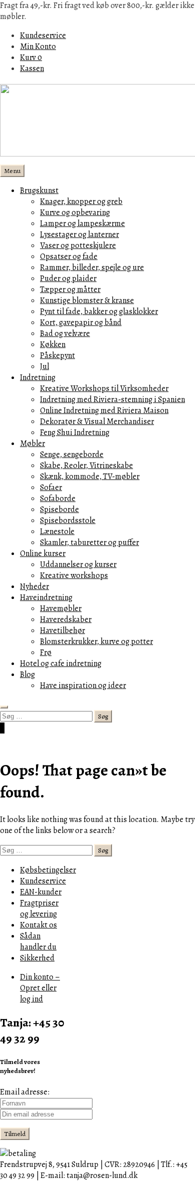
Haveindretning (46, 597)
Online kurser (43, 553)
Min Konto (38, 46)
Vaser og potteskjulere (78, 245)
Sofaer (51, 487)
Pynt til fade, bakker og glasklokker (99, 311)
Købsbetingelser (48, 870)
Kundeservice (43, 35)
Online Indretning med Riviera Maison (104, 410)
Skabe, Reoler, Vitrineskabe (86, 465)
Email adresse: (25, 1092)
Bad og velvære (65, 333)
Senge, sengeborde (72, 454)
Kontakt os (38, 925)
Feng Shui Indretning (75, 432)
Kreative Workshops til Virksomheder (104, 388)
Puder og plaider (68, 278)
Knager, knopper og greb (81, 201)
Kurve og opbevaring (75, 212)
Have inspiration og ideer (83, 685)
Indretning (38, 377)
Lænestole (57, 531)
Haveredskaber (66, 619)
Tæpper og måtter (70, 289)
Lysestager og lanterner (79, 234)
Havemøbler (61, 608)
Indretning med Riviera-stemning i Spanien (112, 399)
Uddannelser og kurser (78, 564)
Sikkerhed (37, 958)
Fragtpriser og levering (39, 909)
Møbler (32, 443)
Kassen (32, 68)
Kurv (31, 57)
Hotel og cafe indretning (61, 663)
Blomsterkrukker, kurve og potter (96, 641)
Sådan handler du (38, 941)
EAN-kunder (41, 892)
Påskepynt (57, 355)
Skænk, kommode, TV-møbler (90, 476)
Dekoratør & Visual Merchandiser (97, 421)
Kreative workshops (74, 575)
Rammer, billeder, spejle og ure (92, 267)
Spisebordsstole (68, 520)
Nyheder (34, 586)
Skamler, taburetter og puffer (89, 542)
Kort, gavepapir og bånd (81, 322)
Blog (27, 674)
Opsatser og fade (69, 256)
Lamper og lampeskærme (82, 223)
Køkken (53, 344)
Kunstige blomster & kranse (87, 300)
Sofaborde (58, 498)
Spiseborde (59, 509)
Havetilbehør (62, 630)
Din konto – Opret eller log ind (40, 988)
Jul (44, 366)
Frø (46, 652)
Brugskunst (39, 190)
